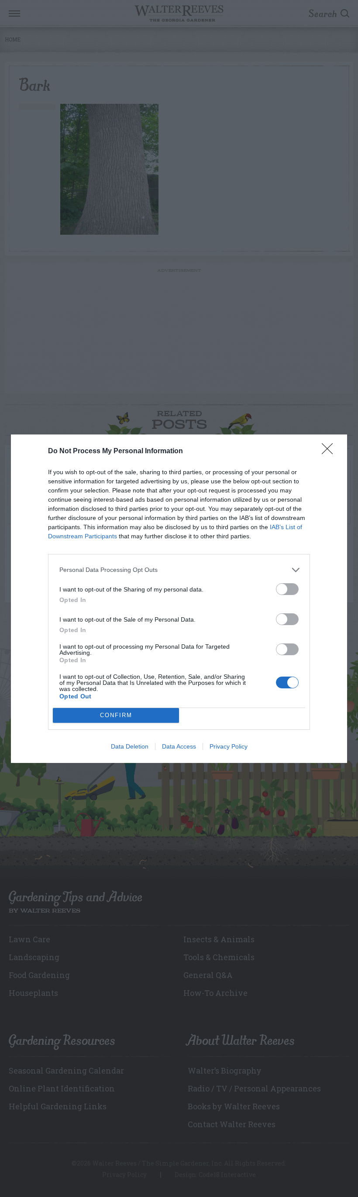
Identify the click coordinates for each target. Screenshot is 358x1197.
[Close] (330, 451)
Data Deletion (129, 746)
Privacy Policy (229, 746)
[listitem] (179, 570)
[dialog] (179, 598)
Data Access (179, 746)
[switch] (287, 589)
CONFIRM (116, 715)
